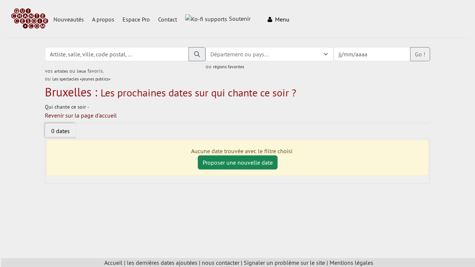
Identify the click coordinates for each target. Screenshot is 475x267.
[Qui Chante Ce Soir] (29, 19)
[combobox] (262, 54)
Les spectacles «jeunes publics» (81, 79)
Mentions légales (351, 262)
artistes (61, 71)
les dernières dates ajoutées (162, 262)
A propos (103, 19)
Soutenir (239, 18)
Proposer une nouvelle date (238, 162)
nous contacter (220, 262)
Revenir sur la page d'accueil (81, 115)
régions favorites (228, 66)
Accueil (113, 262)
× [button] (316, 54)
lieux (81, 71)
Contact (167, 19)
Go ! (420, 54)
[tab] (60, 131)
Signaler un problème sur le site (284, 262)
